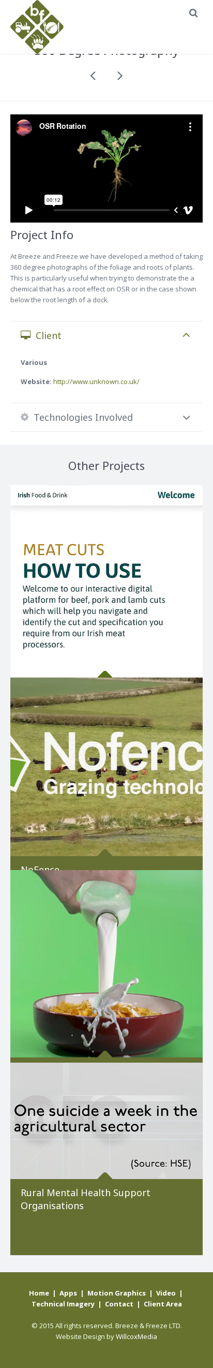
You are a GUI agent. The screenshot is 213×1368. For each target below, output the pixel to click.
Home (39, 1293)
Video (166, 1293)
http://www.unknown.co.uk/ (96, 381)
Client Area (163, 1303)
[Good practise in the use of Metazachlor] (93, 76)
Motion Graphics (116, 1293)
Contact (119, 1303)
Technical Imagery (63, 1303)
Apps (68, 1293)
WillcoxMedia (136, 1336)
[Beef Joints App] (119, 76)
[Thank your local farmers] (106, 966)
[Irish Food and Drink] (106, 581)
